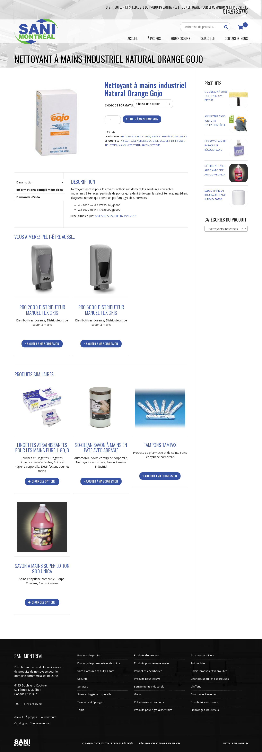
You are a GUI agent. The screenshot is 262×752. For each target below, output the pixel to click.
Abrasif (125, 140)
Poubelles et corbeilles (148, 671)
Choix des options (43, 481)
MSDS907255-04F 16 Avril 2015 (116, 216)
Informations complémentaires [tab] (39, 190)
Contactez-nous (40, 723)
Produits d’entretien (146, 655)
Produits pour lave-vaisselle (151, 663)
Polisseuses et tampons (149, 702)
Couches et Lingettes (35, 458)
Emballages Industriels (205, 710)
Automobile (82, 458)
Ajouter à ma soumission (142, 119)
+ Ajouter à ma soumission (42, 343)
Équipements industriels (149, 686)
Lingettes (56, 458)
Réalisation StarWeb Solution (159, 743)
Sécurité (82, 679)
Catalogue (20, 723)
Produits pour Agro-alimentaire (153, 710)
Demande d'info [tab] (28, 197)
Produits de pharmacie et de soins (155, 453)
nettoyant (133, 145)
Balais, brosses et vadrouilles (209, 671)
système (155, 145)
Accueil (18, 717)
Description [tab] (24, 182)
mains (122, 145)
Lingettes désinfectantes (36, 462)
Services (82, 686)
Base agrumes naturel (144, 140)
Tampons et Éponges (90, 702)
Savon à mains (48, 583)
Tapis (80, 710)
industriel (111, 145)
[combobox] (226, 229)
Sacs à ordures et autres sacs (95, 671)
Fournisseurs (48, 717)
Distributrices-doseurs (30, 320)
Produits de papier (89, 655)
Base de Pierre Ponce (172, 140)
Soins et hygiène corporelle (169, 136)
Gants (138, 694)
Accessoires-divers (202, 655)
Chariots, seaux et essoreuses (210, 679)
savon (145, 145)
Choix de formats (119, 105)
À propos (31, 717)
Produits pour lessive (147, 679)
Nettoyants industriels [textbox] (225, 229)
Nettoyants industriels (135, 136)
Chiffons (196, 686)
